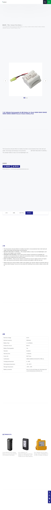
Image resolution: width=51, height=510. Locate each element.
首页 (5, 25)
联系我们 (29, 212)
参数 (14, 212)
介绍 (6, 212)
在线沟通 (8, 166)
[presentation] (5, 80)
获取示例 (17, 166)
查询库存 (5, 163)
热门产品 (22, 212)
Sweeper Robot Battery (16, 25)
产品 (8, 25)
